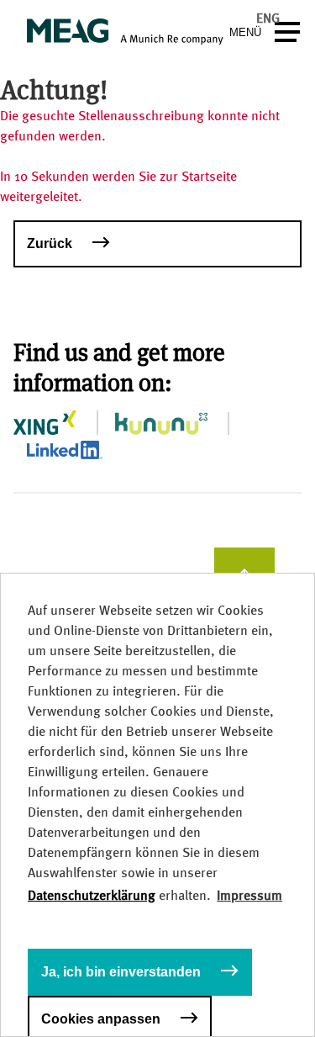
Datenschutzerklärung (91, 895)
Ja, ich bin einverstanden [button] (121, 972)
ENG (268, 18)
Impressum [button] (249, 895)
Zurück (49, 243)
